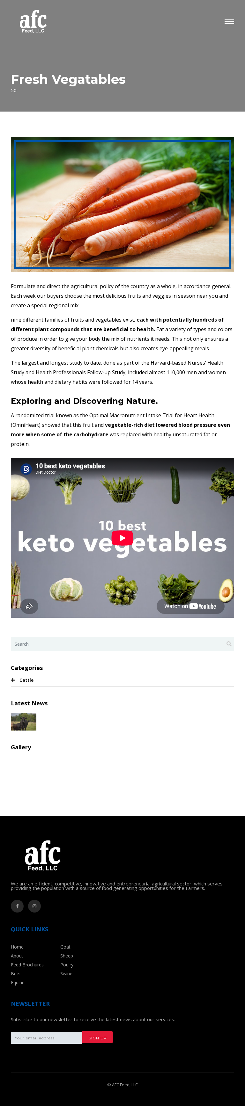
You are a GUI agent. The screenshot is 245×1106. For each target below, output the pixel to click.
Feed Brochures (27, 965)
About (17, 956)
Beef (16, 974)
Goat (65, 947)
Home (17, 947)
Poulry (66, 965)
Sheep (66, 956)
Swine (66, 974)
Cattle (26, 680)
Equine (18, 982)
